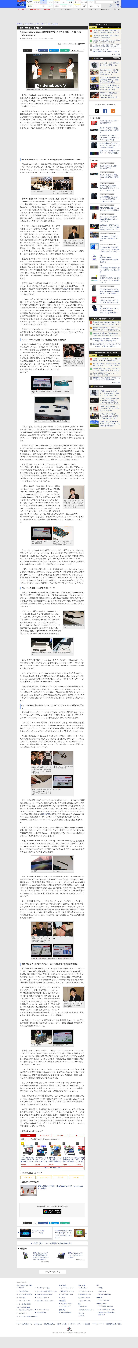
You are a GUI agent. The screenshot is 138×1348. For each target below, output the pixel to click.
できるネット (23, 1313)
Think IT (21, 1288)
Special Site (98, 58)
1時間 (93, 27)
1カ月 (117, 27)
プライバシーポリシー (76, 1324)
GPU (90, 9)
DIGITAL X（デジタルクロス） (46, 1301)
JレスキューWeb (85, 1297)
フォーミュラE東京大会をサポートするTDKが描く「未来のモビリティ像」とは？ (109, 87)
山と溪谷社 (62, 1301)
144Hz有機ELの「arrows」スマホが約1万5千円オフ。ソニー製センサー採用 (110, 145)
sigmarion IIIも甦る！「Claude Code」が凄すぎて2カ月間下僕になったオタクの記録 (106, 335)
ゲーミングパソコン (67, 9)
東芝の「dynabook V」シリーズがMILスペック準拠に (76, 1255)
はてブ (55, 50)
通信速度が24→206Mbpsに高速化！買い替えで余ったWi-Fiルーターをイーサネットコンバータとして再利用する (107, 324)
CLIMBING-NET (65, 1306)
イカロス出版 (81, 1285)
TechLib (82, 1316)
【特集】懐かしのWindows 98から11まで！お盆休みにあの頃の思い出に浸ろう (110, 424)
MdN (79, 1304)
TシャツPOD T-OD (67, 1294)
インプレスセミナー (43, 1297)
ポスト (29, 50)
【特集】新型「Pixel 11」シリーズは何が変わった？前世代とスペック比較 (109, 408)
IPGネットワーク (101, 1303)
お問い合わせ (38, 1324)
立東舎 (63, 1297)
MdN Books (83, 1306)
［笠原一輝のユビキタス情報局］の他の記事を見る (52, 1243)
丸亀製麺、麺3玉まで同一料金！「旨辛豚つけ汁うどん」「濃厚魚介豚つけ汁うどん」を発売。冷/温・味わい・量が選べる (106, 370)
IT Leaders (22, 1297)
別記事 (66, 289)
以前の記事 (45, 814)
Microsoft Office (105, 9)
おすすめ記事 (98, 386)
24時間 (101, 27)
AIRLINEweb (83, 1288)
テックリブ (81, 1313)
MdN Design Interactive (86, 1310)
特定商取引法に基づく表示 (114, 1324)
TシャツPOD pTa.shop (106, 1306)
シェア (44, 50)
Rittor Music (62, 1285)
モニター (55, 9)
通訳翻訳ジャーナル (85, 1294)
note (66, 50)
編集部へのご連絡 (62, 1324)
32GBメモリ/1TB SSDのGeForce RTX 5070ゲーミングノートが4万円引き (109, 138)
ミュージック (44, 1177)
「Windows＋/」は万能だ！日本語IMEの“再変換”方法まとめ (109, 238)
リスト (35, 50)
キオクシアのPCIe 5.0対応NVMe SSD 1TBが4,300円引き (109, 130)
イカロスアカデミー (85, 1301)
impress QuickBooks (105, 1294)
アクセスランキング (101, 24)
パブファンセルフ (104, 1300)
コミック (77, 1177)
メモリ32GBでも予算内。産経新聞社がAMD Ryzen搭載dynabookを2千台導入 (109, 80)
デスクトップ (44, 1135)
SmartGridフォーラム (43, 1288)
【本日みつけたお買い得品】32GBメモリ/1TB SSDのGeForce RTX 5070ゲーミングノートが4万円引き (107, 46)
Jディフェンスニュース (86, 1291)
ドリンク (60, 1177)
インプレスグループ (98, 1324)
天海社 (101, 1288)
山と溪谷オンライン (67, 1303)
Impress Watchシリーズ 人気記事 (105, 352)
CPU (96, 9)
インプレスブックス (43, 1309)
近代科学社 (62, 1310)
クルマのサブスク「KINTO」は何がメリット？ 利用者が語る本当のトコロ (110, 72)
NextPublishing (41, 1312)
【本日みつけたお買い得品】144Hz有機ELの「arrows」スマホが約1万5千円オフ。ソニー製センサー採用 (106, 32)
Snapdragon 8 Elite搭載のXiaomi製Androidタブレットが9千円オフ (109, 219)
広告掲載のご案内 (49, 1324)
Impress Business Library (44, 1294)
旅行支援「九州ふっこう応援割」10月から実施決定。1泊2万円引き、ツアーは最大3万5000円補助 (106, 365)
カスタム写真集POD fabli (106, 1309)
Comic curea (102, 1291)
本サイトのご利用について (24, 1324)
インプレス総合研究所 (25, 1294)
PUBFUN (99, 1297)
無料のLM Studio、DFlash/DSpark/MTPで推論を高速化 (109, 260)
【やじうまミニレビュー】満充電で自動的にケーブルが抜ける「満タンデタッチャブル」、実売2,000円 (106, 51)
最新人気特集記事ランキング (104, 319)
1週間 (109, 27)
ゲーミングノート (81, 9)
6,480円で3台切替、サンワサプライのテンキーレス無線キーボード (110, 280)
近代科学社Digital (66, 1312)
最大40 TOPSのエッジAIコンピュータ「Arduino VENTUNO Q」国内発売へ (110, 310)
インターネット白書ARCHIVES (28, 1316)
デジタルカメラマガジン (26, 1310)
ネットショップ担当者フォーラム (47, 1291)
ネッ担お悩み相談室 (25, 1304)
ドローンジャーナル (25, 1301)
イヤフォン (28, 1177)
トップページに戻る (52, 1272)
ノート (28, 1135)
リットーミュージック (67, 1288)
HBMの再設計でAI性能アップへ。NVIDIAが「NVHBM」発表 (110, 270)
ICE (97, 1285)
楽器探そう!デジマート (67, 1291)
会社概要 (87, 1324)
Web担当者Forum (24, 1291)
